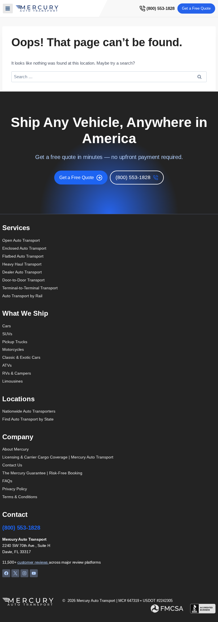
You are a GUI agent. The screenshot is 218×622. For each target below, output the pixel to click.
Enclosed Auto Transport (24, 248)
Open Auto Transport (21, 240)
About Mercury (15, 449)
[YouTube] (34, 573)
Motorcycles (13, 349)
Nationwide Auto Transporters (28, 411)
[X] (15, 573)
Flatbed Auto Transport (22, 256)
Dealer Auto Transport (22, 272)
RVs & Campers (16, 373)
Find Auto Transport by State (28, 419)
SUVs (7, 334)
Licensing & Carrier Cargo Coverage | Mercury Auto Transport (57, 457)
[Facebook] (6, 573)
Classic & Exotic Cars (21, 357)
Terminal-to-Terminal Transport (30, 288)
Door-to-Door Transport (23, 280)
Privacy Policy (14, 489)
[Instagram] (24, 573)
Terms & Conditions (19, 496)
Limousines (12, 381)
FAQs (7, 481)
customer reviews (33, 562)
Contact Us (12, 465)
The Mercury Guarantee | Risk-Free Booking (42, 473)
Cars (6, 326)
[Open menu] (8, 9)
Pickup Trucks (14, 341)
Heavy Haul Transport (21, 264)
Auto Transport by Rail (22, 296)
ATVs (7, 365)
